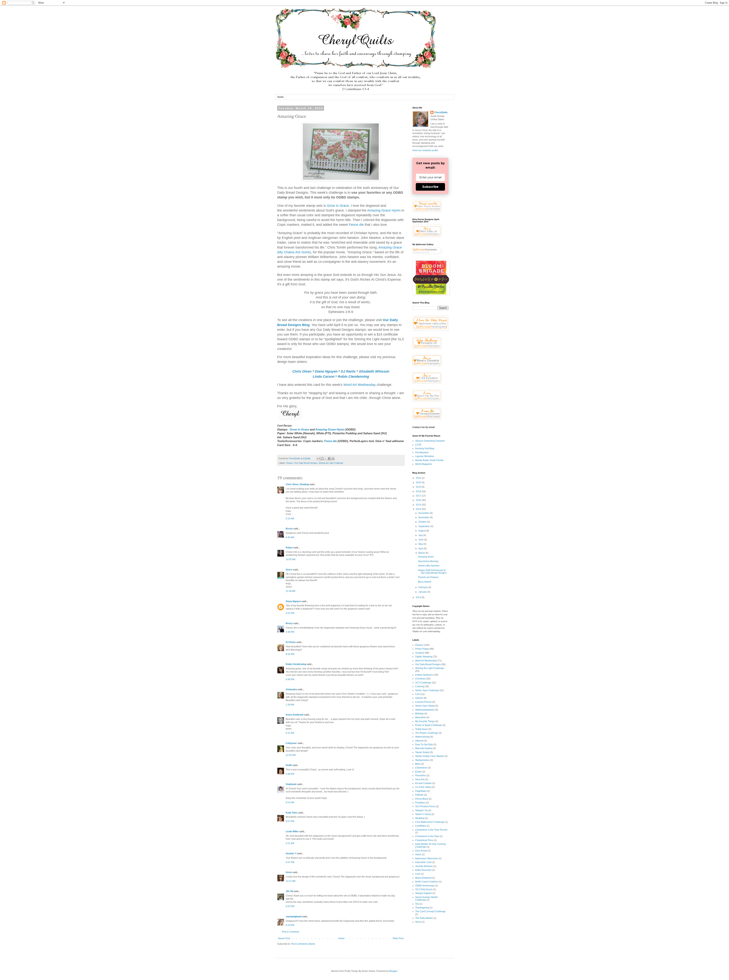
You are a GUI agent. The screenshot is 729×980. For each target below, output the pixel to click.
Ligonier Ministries (424, 456)
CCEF (418, 444)
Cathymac (291, 743)
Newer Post (284, 938)
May (420, 544)
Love (417, 874)
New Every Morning (428, 561)
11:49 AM (290, 591)
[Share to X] (326, 458)
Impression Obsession (426, 858)
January (422, 592)
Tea (417, 904)
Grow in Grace (338, 206)
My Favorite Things (425, 721)
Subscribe (430, 187)
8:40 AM (290, 537)
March (421, 553)
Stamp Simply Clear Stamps (429, 756)
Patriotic (419, 795)
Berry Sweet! (424, 581)
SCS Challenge (423, 682)
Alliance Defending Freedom (430, 441)
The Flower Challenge (426, 733)
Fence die (356, 225)
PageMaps (420, 791)
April (421, 548)
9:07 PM (290, 821)
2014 (419, 509)
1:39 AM (290, 704)
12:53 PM (291, 755)
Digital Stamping (423, 656)
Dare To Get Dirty (424, 744)
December (424, 513)
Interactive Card (423, 862)
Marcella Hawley (423, 748)
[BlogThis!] (322, 458)
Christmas (420, 678)
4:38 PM (290, 632)
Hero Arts (420, 779)
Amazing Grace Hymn (384, 210)
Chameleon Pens (424, 840)
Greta (289, 872)
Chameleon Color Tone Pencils (431, 829)
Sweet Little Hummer (428, 565)
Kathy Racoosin (423, 870)
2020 (419, 482)
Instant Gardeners (424, 675)
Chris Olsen (302, 371)
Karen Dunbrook (295, 714)
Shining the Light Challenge (331, 463)
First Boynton (422, 452)
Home (280, 97)
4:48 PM (290, 774)
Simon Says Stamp (425, 705)
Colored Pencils (423, 702)
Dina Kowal (421, 850)
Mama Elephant (423, 878)
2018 (419, 491)
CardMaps (420, 825)
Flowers (289, 463)
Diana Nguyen (326, 371)
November (424, 517)
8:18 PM (290, 925)
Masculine (420, 717)
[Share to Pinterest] (333, 458)
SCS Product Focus (425, 806)
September (424, 526)
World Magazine (423, 464)
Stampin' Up (421, 810)
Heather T (291, 853)
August (422, 530)
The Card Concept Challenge (430, 911)
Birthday (419, 713)
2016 (419, 500)
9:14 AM (290, 802)
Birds (418, 764)
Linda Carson (324, 376)
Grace (289, 569)
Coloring (419, 686)
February (423, 587)
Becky (289, 528)
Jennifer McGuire (424, 866)
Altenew (419, 740)
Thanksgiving (422, 907)
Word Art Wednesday (359, 385)
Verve (418, 922)
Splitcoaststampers (425, 709)
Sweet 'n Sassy (423, 814)
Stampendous (422, 760)
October (422, 521)
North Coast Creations (426, 881)
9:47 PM (290, 862)
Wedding (419, 818)
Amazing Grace (426, 556)
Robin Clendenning (353, 376)
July (420, 535)
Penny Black (421, 799)
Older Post (398, 938)
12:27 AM (290, 881)
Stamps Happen (423, 893)
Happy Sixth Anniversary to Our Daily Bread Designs (432, 571)
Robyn (289, 547)
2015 (419, 504)
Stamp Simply (422, 752)
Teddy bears (421, 729)
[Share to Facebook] (329, 458)
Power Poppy (422, 649)
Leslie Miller (292, 831)
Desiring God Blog (424, 448)
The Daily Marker (424, 918)
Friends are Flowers (428, 577)
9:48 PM (290, 679)
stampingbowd (293, 916)
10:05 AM (290, 559)
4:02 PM (290, 613)
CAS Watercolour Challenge (429, 822)
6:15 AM (290, 518)
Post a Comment (290, 931)
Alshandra (291, 689)
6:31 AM (290, 733)
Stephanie (291, 784)
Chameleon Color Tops (427, 836)
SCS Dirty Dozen (424, 889)
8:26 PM (290, 654)
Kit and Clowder (423, 783)
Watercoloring (422, 736)
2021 (419, 478)
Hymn (418, 854)
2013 (419, 597)
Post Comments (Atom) (303, 944)
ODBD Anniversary (425, 885)
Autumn (419, 698)
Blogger (393, 971)
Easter (418, 771)
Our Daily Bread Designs (305, 463)
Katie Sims (291, 812)
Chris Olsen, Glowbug (297, 484)
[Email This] (318, 458)
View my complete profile (425, 150)
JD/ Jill (289, 891)
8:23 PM (290, 906)
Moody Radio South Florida (429, 460)
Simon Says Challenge (427, 690)
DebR (289, 765)
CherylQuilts (441, 112)
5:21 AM (290, 843)
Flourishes (420, 775)
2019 (419, 487)
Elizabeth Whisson (374, 371)
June (421, 539)
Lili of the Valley (423, 787)
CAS (417, 694)
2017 (419, 495)
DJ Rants (348, 371)
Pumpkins (420, 802)
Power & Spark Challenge (428, 725)
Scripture (419, 652)
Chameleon (421, 767)
